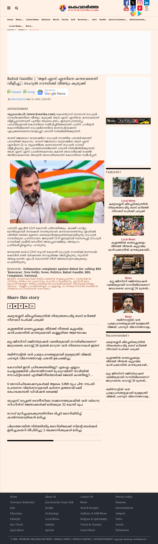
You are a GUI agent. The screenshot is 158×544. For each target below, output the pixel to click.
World (56, 19)
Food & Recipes (89, 508)
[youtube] (126, 8)
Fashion (49, 524)
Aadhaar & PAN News (93, 513)
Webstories (122, 530)
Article (120, 524)
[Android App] (140, 13)
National (46, 19)
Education (16, 513)
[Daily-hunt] (147, 8)
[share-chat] (133, 13)
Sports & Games (117, 19)
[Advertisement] (79, 52)
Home (10, 19)
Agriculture (17, 530)
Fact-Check (16, 524)
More (28, 26)
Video (119, 519)
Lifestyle (15, 519)
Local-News (15, 26)
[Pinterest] (140, 8)
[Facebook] (126, 2)
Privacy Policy (124, 497)
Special (49, 530)
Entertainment (137, 19)
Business (82, 19)
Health (102, 19)
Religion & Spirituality (93, 519)
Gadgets (120, 513)
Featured (112, 172)
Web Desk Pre (18, 99)
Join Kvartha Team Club (59, 502)
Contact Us (86, 497)
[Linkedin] (147, 2)
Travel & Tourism (90, 524)
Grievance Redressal (22, 502)
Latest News (32, 19)
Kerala (65, 19)
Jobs (94, 19)
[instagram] (140, 2)
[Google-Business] (133, 8)
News (18, 19)
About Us (50, 497)
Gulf (73, 19)
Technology (52, 513)
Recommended (116, 335)
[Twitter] (133, 2)
